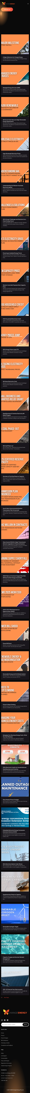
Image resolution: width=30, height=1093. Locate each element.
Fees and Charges (5, 1060)
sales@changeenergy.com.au (7, 1077)
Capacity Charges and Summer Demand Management (13, 958)
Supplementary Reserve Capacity (12, 894)
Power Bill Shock (7, 643)
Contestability (4, 1058)
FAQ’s (2, 1053)
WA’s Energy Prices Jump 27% (11, 349)
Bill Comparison (4, 1040)
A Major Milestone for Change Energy (13, 57)
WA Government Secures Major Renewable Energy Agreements (14, 120)
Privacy (2, 1035)
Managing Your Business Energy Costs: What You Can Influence (15, 736)
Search (25, 1024)
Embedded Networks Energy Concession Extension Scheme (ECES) (14, 831)
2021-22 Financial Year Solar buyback (13, 989)
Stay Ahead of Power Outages (11, 799)
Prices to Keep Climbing (9, 704)
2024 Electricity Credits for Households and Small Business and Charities (14, 768)
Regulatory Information (6, 1063)
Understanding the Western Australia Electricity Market (13, 186)
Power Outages (4, 1038)
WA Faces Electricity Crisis (10, 381)
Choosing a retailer (5, 1042)
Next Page (6, 997)
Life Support (4, 1055)
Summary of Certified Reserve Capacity (13, 476)
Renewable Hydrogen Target (10, 926)
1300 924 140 (4, 1080)
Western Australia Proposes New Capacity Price (14, 286)
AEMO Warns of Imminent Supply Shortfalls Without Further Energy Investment (14, 576)
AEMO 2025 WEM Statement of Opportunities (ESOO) (11, 610)
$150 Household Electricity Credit (12, 319)
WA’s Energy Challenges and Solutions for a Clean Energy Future (14, 220)
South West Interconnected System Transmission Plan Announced (12, 509)
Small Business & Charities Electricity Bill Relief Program (13, 414)
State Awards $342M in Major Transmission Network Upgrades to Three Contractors (14, 543)
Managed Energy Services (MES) (11, 87)
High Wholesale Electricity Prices (12, 153)
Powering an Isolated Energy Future (12, 253)
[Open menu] (28, 4)
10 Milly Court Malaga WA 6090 (8, 1073)
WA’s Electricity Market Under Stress (12, 864)
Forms (2, 1033)
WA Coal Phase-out (8, 446)
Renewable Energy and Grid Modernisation (14, 674)
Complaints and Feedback (7, 1045)
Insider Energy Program (6, 1065)
